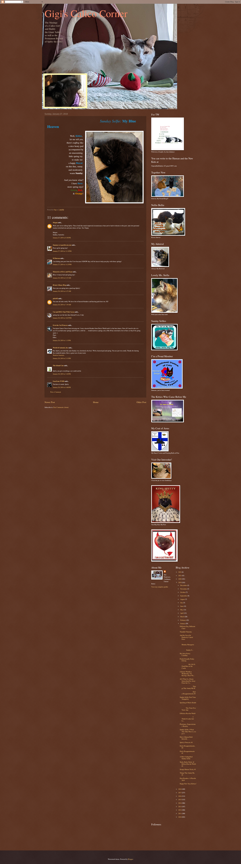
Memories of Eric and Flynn (62, 272)
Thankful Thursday (186, 632)
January (183, 623)
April (182, 613)
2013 (180, 806)
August (182, 599)
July (181, 602)
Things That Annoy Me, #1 (187, 774)
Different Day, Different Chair (187, 627)
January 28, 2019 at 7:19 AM (62, 304)
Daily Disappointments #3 (188, 693)
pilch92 (55, 298)
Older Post (141, 402)
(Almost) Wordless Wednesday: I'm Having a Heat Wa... (187, 674)
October (183, 592)
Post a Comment (55, 392)
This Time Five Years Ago (188, 709)
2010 (180, 817)
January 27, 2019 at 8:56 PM (62, 238)
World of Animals (58, 355)
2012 (180, 810)
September (184, 596)
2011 (180, 813)
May (182, 610)
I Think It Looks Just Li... (187, 719)
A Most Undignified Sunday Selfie (186, 758)
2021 (180, 575)
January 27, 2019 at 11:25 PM (62, 264)
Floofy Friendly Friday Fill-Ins (187, 660)
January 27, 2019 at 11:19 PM (62, 251)
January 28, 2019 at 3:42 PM (62, 374)
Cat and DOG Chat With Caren (63, 312)
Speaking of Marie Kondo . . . (188, 703)
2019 (180, 582)
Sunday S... (188, 649)
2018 (180, 789)
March (182, 616)
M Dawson (56, 258)
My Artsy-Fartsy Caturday (185, 654)
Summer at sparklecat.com (62, 245)
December (183, 585)
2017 (180, 792)
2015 (180, 799)
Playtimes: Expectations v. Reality (188, 725)
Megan (55, 222)
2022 (180, 572)
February (183, 620)
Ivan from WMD (58, 381)
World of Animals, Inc (60, 348)
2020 (180, 579)
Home (96, 402)
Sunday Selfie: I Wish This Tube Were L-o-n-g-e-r (188, 731)
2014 (180, 803)
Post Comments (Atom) (61, 407)
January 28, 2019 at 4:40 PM (62, 387)
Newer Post (50, 402)
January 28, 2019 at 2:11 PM (62, 358)
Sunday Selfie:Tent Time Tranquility (188, 698)
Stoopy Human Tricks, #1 (188, 769)
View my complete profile (159, 587)
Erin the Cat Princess (60, 325)
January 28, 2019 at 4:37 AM (62, 291)
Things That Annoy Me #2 (188, 687)
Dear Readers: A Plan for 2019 (188, 779)
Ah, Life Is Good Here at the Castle (187, 666)
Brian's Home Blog (59, 285)
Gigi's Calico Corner (86, 13)
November (183, 589)
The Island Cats (58, 365)
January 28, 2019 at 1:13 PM (62, 340)
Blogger (130, 859)
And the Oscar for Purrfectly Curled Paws (186, 637)
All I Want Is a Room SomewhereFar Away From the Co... (187, 681)
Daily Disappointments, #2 (187, 747)
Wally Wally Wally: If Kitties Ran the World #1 (188, 764)
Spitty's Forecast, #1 (186, 742)
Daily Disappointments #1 (187, 752)
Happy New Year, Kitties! (188, 784)
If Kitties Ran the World (187, 713)
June (182, 606)
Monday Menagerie (188, 644)
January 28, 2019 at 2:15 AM (62, 278)
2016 (180, 796)
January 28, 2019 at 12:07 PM (62, 318)
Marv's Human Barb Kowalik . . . (186, 738)
